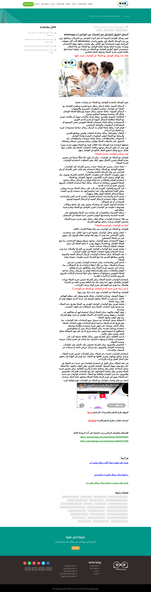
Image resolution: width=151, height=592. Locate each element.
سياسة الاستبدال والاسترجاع (67, 574)
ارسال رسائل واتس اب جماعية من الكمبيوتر (73, 507)
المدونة (68, 4)
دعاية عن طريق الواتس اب (97, 514)
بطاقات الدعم (94, 568)
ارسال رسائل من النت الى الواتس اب (117, 511)
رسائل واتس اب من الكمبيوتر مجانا (117, 514)
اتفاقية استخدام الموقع (68, 576)
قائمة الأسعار (82, 4)
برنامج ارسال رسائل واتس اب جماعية (71, 504)
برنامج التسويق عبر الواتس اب (76, 511)
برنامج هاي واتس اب (100, 504)
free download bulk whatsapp (118, 504)
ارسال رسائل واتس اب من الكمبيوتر (117, 507)
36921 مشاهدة (108, 30)
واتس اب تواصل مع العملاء (101, 521)
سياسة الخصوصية (70, 566)
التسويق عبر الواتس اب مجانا (79, 514)
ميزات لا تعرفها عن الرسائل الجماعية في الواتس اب (38, 46)
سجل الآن (75, 548)
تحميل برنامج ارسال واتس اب (119, 521)
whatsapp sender (86, 497)
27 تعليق (99, 30)
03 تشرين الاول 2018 (121, 30)
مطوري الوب (45, 4)
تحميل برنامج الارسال (69, 571)
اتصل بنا (37, 4)
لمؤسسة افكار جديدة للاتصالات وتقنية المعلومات (69, 589)
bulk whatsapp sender (96, 500)
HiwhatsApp (88, 504)
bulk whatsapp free (100, 497)
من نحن (52, 4)
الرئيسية (90, 4)
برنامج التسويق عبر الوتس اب (96, 518)
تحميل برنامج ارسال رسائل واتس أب (77, 500)
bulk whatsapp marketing (70, 497)
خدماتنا (74, 4)
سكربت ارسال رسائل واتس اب (96, 511)
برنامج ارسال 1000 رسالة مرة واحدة (117, 518)
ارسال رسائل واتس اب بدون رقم (96, 507)
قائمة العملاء (60, 4)
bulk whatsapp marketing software (116, 500)
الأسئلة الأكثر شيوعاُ (69, 568)
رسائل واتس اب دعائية (79, 518)
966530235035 (28, 4)
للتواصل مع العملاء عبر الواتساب (117, 497)
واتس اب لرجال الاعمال (84, 521)
